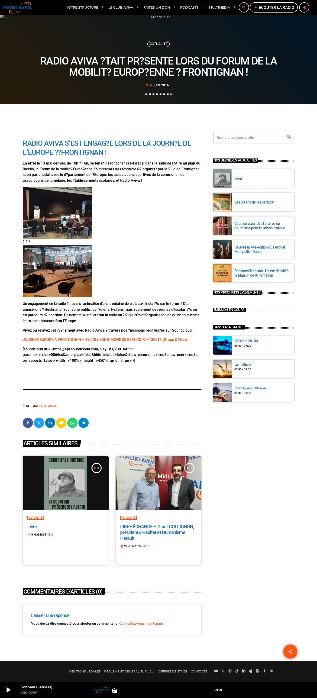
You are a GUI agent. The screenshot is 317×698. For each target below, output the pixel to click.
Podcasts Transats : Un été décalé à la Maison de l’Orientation (261, 273)
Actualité (158, 44)
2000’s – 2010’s (246, 341)
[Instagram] (258, 671)
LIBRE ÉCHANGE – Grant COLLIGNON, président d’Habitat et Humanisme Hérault (157, 532)
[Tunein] (230, 671)
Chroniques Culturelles (250, 388)
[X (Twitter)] (223, 671)
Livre (32, 526)
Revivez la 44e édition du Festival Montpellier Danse (259, 249)
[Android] (271, 671)
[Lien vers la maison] (17, 7)
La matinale (242, 364)
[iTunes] (251, 671)
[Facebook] (265, 671)
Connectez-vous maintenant (141, 623)
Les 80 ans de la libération (254, 202)
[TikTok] (237, 671)
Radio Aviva (48, 406)
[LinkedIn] (244, 671)
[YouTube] (216, 671)
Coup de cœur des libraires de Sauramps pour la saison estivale (259, 225)
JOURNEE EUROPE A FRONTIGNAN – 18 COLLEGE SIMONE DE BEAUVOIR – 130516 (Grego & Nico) (105, 339)
